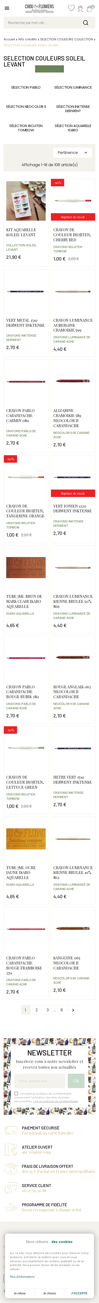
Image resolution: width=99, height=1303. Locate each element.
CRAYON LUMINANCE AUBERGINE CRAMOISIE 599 (73, 325)
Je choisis (49, 1293)
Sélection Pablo (26, 87)
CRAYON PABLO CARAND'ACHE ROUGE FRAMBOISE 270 (24, 965)
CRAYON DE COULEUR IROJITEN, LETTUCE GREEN (25, 782)
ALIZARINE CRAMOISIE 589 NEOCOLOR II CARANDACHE (67, 418)
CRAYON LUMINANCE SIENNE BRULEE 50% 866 (73, 601)
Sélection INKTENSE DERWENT (73, 108)
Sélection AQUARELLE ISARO (73, 128)
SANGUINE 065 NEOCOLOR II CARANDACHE (66, 962)
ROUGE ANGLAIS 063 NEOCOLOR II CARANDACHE (72, 691)
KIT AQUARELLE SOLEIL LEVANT (21, 232)
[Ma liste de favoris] (71, 9)
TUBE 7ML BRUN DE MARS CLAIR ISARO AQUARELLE (24, 601)
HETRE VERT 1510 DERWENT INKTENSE (72, 780)
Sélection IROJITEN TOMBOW (25, 128)
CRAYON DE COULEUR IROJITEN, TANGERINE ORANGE (25, 511)
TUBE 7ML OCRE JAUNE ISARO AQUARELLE (21, 872)
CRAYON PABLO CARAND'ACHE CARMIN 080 (20, 415)
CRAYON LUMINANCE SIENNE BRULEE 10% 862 (73, 872)
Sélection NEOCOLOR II (26, 106)
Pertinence (73, 152)
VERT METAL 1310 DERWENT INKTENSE (25, 323)
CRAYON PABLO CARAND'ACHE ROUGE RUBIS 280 (22, 691)
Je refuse (20, 1293)
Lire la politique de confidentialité (55, 1101)
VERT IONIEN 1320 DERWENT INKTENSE (72, 508)
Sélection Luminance (73, 87)
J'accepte (79, 1293)
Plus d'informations (22, 1277)
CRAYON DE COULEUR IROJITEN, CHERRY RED (72, 234)
